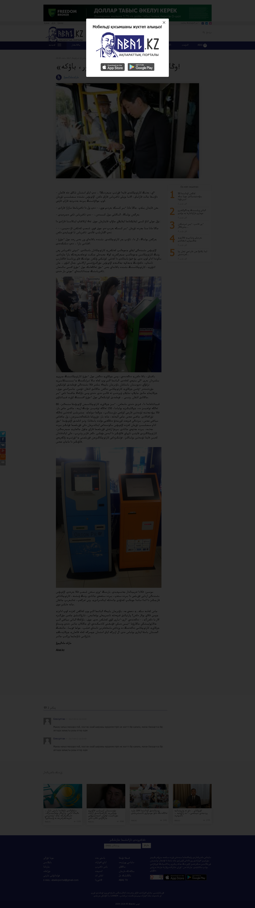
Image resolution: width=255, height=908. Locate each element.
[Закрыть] (165, 23)
